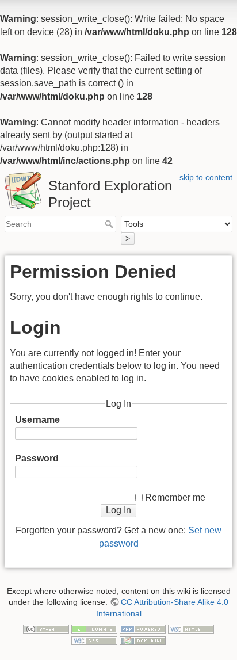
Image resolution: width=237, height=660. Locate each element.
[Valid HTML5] (191, 629)
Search (110, 224)
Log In (118, 510)
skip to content (205, 177)
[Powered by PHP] (143, 629)
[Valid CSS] (94, 639)
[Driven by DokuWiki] (143, 639)
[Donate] (94, 629)
